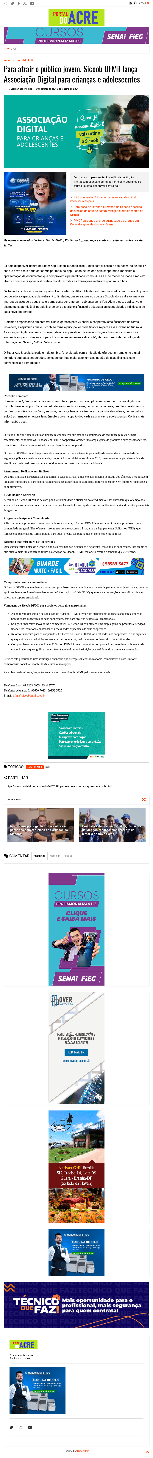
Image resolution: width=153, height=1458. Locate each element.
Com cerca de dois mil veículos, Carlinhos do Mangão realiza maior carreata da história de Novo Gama (111, 830)
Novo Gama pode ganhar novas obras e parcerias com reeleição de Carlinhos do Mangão (39, 830)
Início (7, 60)
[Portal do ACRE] (76, 24)
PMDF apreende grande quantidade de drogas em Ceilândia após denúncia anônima (104, 222)
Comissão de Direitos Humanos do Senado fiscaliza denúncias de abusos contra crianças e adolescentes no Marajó (106, 211)
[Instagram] (5, 3)
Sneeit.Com (83, 1451)
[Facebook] (19, 3)
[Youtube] (30, 1427)
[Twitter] (12, 3)
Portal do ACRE (26, 60)
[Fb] (25, 3)
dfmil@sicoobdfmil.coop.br (29, 695)
